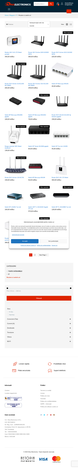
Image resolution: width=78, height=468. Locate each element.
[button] (13, 49)
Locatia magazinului (11, 393)
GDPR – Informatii (45, 404)
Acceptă (24, 241)
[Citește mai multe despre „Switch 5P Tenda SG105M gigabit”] (36, 143)
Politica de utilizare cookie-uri (28, 245)
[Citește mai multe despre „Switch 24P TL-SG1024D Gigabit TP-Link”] (36, 203)
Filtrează (39, 298)
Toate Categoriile (15, 271)
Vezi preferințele (53, 241)
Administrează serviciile (18, 234)
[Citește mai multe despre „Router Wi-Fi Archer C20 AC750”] (13, 174)
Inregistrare (68, 4)
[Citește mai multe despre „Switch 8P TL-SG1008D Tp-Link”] (60, 203)
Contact (7, 390)
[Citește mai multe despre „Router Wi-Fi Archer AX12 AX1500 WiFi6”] (60, 49)
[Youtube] (50, 415)
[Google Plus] (47, 415)
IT (9, 274)
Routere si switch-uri (13, 277)
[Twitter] (44, 415)
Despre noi (54, 245)
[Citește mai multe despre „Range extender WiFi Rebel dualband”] (13, 143)
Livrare (42, 393)
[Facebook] (41, 415)
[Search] (69, 11)
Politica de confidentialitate (44, 245)
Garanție (43, 398)
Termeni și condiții (45, 390)
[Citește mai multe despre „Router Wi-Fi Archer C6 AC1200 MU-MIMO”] (13, 80)
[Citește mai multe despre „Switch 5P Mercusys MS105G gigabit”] (36, 111)
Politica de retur (45, 396)
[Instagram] (54, 415)
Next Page (42, 255)
